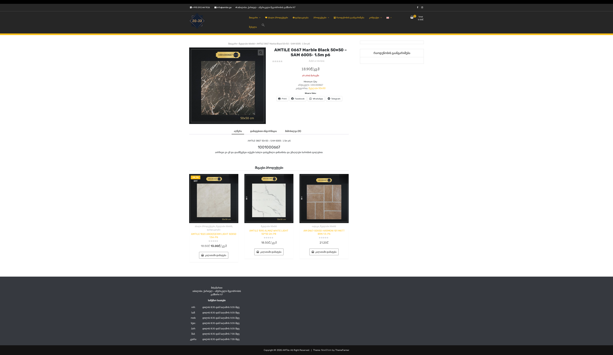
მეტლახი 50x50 (247, 44)
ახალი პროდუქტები (205, 226)
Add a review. (317, 60)
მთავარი (232, 44)
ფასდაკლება (213, 229)
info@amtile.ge (224, 7)
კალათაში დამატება (215, 255)
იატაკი (315, 226)
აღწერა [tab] (238, 131)
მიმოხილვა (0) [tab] (293, 131)
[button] (261, 52)
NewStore (326, 350)
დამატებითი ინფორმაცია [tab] (263, 131)
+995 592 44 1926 (201, 7)
